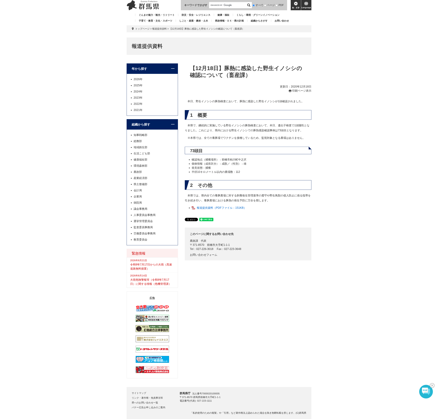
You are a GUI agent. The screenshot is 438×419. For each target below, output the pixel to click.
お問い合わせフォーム (203, 254)
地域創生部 (140, 147)
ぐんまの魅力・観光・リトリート (157, 15)
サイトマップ (139, 393)
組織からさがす (259, 20)
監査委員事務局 (143, 227)
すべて (259, 5)
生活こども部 (142, 153)
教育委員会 (140, 239)
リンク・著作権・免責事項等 (147, 397)
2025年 (138, 85)
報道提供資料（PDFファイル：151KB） (221, 207)
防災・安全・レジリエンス (196, 15)
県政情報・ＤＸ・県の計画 (229, 20)
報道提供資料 (159, 28)
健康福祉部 (140, 159)
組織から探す (141, 124)
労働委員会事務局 (145, 233)
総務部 (138, 141)
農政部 (138, 171)
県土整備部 (140, 184)
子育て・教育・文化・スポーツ (155, 20)
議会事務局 (140, 208)
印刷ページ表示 (301, 90)
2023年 (138, 97)
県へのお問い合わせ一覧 (145, 402)
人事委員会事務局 (145, 215)
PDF (281, 5)
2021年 (138, 110)
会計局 (138, 190)
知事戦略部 (140, 135)
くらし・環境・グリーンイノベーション (258, 15)
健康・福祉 (223, 15)
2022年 (138, 103)
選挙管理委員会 (143, 221)
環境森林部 (140, 165)
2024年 (138, 91)
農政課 (194, 240)
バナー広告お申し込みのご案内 (148, 407)
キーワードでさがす (195, 5)
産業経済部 (140, 178)
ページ (271, 5)
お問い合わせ (282, 20)
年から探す (139, 68)
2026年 (138, 79)
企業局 (138, 196)
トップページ (142, 28)
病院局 (138, 202)
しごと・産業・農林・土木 (193, 20)
